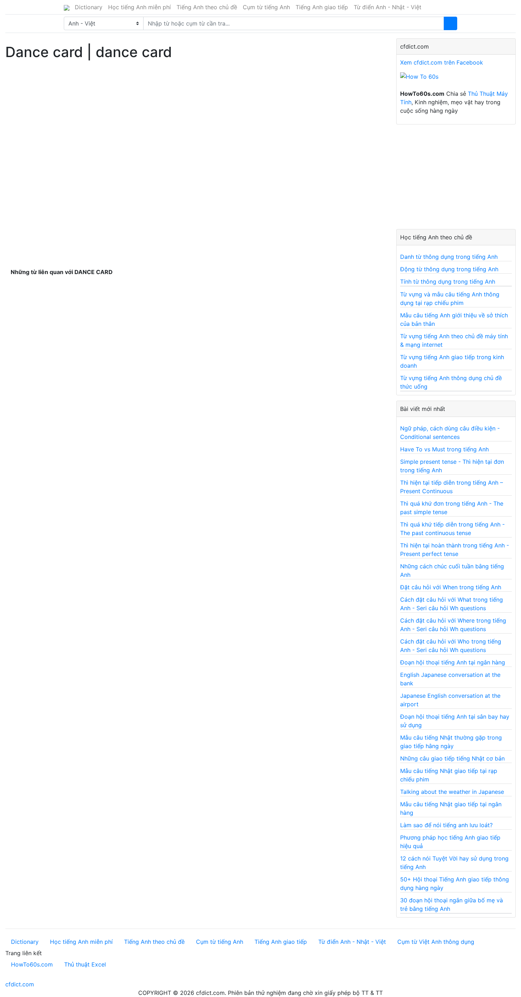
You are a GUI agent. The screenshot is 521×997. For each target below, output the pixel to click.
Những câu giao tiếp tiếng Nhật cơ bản (452, 758)
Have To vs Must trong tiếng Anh (444, 449)
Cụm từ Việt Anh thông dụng (435, 941)
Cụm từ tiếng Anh (266, 7)
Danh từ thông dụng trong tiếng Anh (449, 256)
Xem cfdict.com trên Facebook (441, 62)
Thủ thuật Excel (85, 964)
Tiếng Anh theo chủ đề (207, 7)
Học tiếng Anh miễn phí (139, 7)
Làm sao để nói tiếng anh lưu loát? (446, 825)
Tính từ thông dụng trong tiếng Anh (447, 281)
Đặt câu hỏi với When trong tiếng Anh (450, 587)
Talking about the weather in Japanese (452, 791)
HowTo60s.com (32, 964)
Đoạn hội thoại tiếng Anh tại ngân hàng (452, 662)
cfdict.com (19, 984)
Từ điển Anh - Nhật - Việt (387, 7)
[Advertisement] (195, 113)
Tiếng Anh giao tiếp (322, 7)
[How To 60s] (419, 80)
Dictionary (88, 7)
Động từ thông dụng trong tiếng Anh (449, 269)
